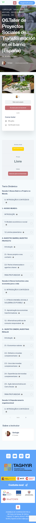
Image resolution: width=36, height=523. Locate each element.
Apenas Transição (21, 9)
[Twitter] (27, 456)
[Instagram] (8, 456)
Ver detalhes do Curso (10, 56)
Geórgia (15, 432)
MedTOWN (6, 12)
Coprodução (7, 9)
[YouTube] (15, 456)
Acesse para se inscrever (18, 173)
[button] (14, 3)
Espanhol (6, 15)
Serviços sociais (18, 12)
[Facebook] (21, 456)
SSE (12, 15)
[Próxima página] (25, 417)
